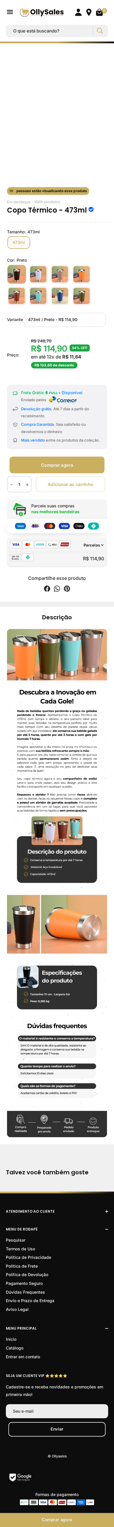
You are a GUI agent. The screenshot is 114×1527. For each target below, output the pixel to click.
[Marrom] (60, 274)
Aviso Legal (17, 1309)
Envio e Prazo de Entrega (30, 1300)
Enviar (57, 1428)
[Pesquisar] (100, 31)
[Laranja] (81, 274)
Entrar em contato (23, 1356)
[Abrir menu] (10, 12)
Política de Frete (22, 1266)
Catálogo (14, 1347)
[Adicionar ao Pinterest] (66, 589)
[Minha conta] (78, 12)
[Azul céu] (38, 296)
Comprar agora (57, 465)
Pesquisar (15, 1240)
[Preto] (16, 274)
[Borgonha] (16, 296)
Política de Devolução (27, 1274)
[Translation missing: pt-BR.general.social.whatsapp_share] (57, 589)
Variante (15, 319)
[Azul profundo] (60, 296)
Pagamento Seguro (24, 1283)
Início (11, 1339)
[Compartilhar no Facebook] (47, 589)
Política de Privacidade (28, 1257)
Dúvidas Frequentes (25, 1292)
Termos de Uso (20, 1248)
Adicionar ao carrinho (70, 484)
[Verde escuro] (81, 296)
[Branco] (38, 274)
